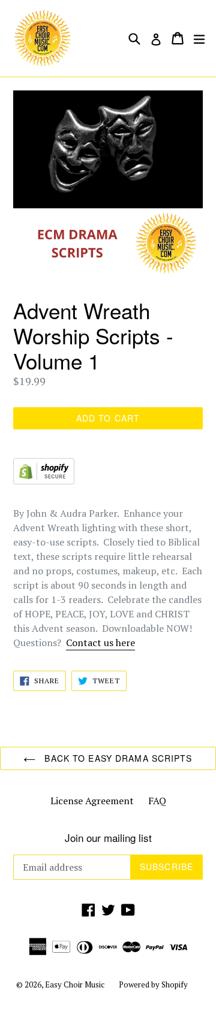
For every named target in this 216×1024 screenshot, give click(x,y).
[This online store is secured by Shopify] (43, 480)
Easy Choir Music (74, 984)
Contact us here (100, 642)
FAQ (157, 800)
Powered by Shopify (153, 984)
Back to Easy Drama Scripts (116, 758)
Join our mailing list (108, 838)
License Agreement (92, 800)
